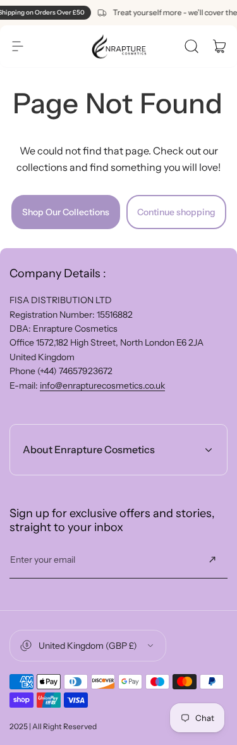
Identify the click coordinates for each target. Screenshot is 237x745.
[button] (18, 46)
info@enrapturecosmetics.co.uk (102, 385)
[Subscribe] (212, 559)
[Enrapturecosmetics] (118, 46)
